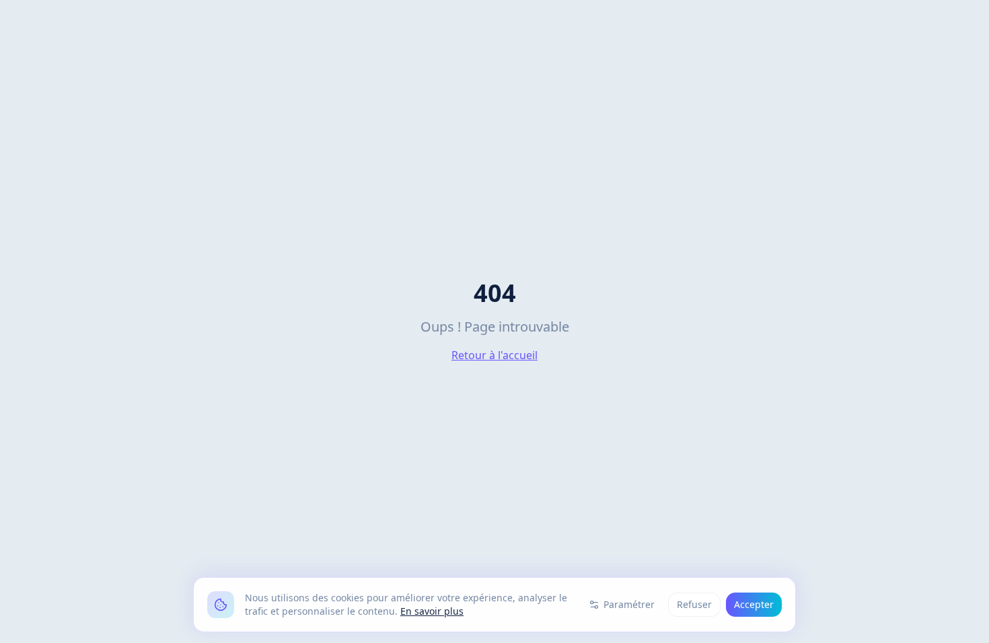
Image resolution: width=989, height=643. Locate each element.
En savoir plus (432, 611)
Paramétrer (629, 604)
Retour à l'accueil (494, 355)
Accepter (754, 604)
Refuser (694, 604)
